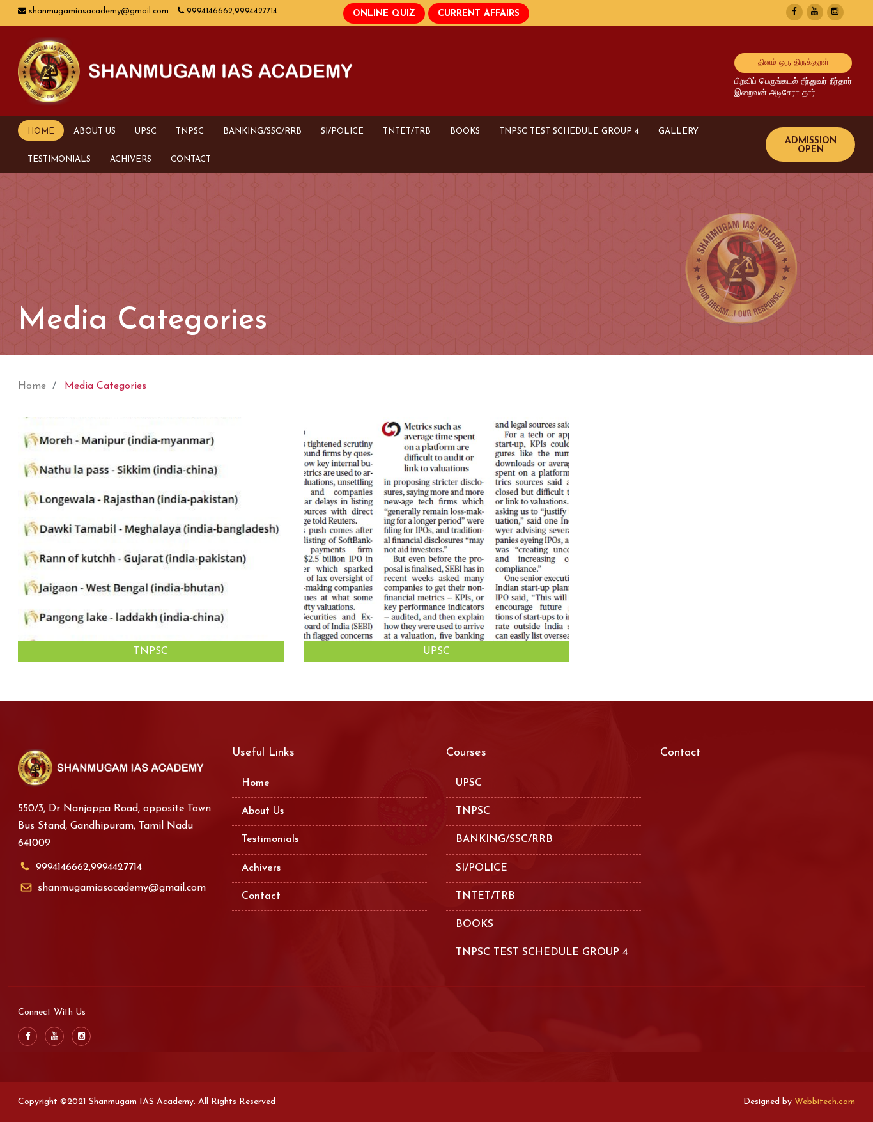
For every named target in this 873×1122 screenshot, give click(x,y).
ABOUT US (94, 131)
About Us (263, 811)
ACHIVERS (130, 159)
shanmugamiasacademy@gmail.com (122, 888)
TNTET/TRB (407, 131)
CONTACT (191, 159)
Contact (261, 896)
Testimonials (270, 839)
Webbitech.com (824, 1102)
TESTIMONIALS (59, 159)
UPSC (146, 131)
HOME (40, 131)
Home (256, 783)
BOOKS (465, 131)
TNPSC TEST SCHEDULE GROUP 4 (569, 131)
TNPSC (190, 131)
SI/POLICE (342, 131)
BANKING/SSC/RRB (262, 131)
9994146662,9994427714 (89, 867)
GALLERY (678, 131)
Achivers (261, 868)
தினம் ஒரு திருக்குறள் (793, 62)
